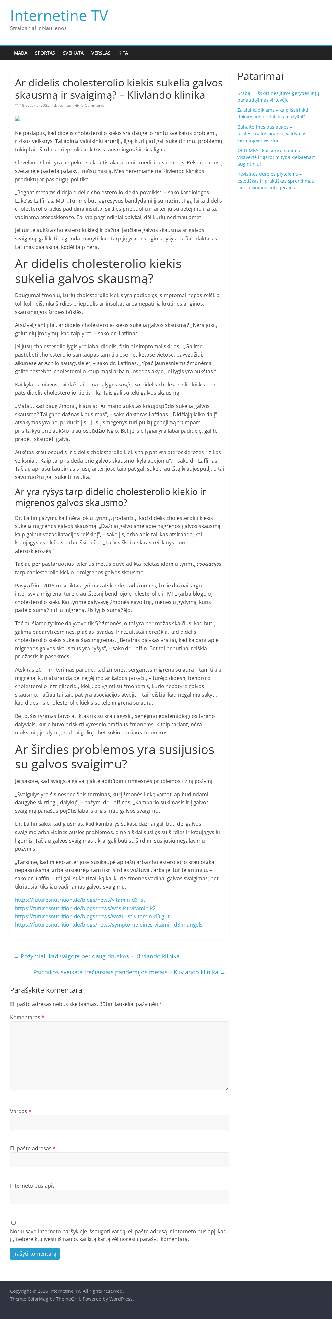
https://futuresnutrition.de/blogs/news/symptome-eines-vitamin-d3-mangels (109, 924)
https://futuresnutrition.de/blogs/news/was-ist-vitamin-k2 (85, 908)
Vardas (20, 1111)
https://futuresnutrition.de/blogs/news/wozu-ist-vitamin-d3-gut (92, 916)
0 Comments (92, 105)
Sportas (45, 53)
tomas (66, 105)
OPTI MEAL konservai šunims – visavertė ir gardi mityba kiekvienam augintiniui (276, 157)
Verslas (101, 53)
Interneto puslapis (32, 1185)
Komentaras (27, 1017)
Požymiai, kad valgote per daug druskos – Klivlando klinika (96, 956)
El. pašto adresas (33, 1148)
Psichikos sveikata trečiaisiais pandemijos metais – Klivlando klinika (129, 972)
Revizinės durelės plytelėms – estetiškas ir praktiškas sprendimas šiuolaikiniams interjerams (275, 181)
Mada (20, 53)
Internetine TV (59, 15)
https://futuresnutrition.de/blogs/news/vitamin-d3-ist (80, 899)
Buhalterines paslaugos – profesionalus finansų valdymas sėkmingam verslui (271, 133)
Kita (123, 53)
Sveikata (73, 53)
